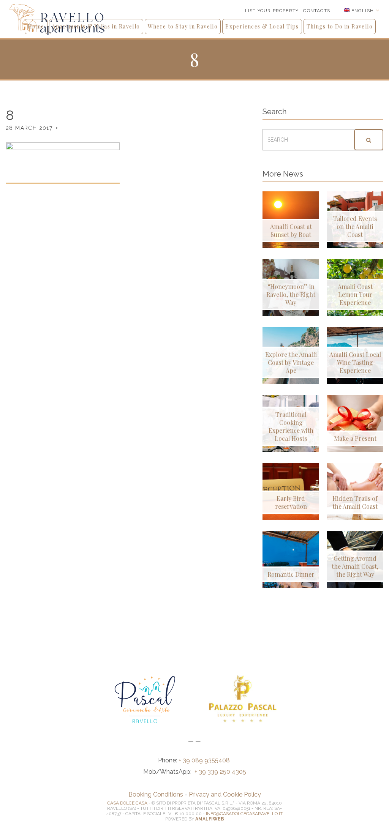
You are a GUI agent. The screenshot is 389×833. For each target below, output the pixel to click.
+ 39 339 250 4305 (220, 771)
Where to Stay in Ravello (183, 26)
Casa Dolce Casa (127, 803)
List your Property (272, 10)
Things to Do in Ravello (340, 26)
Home (36, 26)
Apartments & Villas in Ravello (96, 26)
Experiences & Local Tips (262, 26)
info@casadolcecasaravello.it (244, 813)
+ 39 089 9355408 (205, 760)
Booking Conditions (155, 794)
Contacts (316, 10)
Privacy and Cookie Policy (225, 794)
